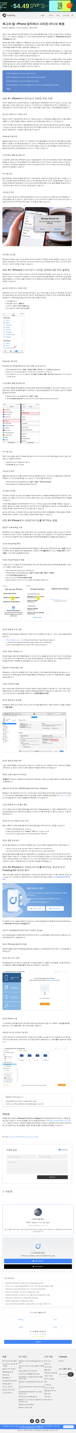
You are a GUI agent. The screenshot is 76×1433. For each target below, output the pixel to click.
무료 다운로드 (37, 908)
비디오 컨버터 (7, 1387)
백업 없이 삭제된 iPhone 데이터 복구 (31, 1383)
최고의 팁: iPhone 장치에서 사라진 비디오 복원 (23, 1137)
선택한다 (38, 1342)
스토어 (50, 15)
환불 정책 (47, 1370)
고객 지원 (65, 15)
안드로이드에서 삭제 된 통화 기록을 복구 (31, 1367)
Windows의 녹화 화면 (26, 1404)
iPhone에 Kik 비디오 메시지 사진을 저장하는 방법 (21, 1101)
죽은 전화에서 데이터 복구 (28, 1371)
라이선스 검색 (49, 1388)
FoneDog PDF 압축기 (9, 1381)
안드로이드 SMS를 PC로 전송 (29, 1374)
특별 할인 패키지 (50, 1391)
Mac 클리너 (6, 1378)
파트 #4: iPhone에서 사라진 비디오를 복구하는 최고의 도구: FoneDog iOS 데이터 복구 (32, 85)
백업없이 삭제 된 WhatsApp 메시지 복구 (31, 1362)
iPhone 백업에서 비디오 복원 (15, 640)
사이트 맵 (47, 1385)
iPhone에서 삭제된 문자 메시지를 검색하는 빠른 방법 (22, 1298)
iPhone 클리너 (7, 1384)
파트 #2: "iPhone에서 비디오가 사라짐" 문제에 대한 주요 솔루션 (25, 77)
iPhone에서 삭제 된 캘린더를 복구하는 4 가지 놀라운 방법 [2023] (25, 1289)
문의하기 (52, 1177)
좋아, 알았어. (68, 1427)
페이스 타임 (64, 795)
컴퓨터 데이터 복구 (9, 1369)
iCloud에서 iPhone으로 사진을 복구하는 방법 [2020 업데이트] (24, 1283)
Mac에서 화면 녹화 (25, 1407)
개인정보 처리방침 (50, 1373)
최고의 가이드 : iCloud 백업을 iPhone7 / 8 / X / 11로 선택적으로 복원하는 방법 (29, 1286)
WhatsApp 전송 (7, 1372)
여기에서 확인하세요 (28, 1427)
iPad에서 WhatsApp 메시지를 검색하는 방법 (19, 1301)
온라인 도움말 (49, 1379)
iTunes (64, 691)
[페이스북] (32, 1421)
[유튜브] (43, 1421)
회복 (6, 1137)
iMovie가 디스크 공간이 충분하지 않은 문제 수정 (31, 1401)
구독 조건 (47, 1397)
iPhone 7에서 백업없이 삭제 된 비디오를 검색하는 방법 (22, 1292)
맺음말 (8, 89)
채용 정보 (47, 1394)
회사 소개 (47, 1361)
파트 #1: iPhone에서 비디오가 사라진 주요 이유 (20, 73)
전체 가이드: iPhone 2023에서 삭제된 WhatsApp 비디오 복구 (25, 1104)
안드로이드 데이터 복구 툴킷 (9, 1365)
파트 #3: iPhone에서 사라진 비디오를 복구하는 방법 (22, 81)
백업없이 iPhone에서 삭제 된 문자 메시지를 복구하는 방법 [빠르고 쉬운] (27, 1295)
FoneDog (11, 15)
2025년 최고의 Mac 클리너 (28, 1397)
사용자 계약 (48, 1376)
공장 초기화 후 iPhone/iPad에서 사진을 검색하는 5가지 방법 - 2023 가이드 (28, 1304)
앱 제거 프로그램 (8, 1390)
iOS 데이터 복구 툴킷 (9, 1361)
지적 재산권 (48, 1400)
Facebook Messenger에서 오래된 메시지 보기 (30, 1393)
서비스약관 (48, 1367)
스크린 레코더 (7, 1393)
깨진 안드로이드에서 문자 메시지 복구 (31, 1388)
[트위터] (37, 1421)
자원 (57, 15)
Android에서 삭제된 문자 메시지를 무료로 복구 (30, 1378)
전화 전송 (5, 1375)
